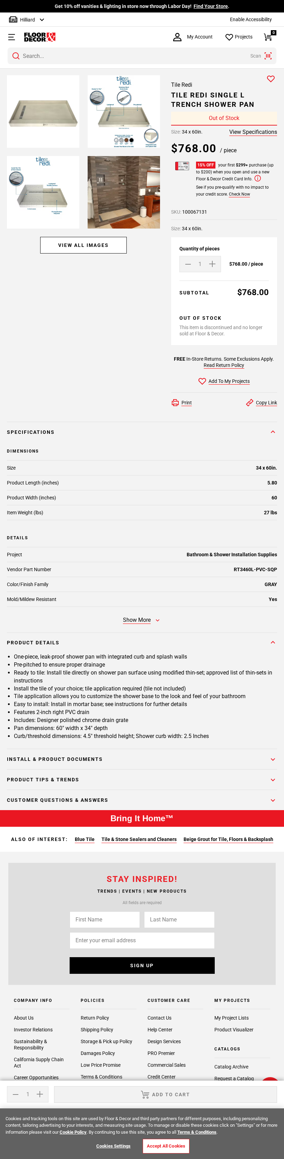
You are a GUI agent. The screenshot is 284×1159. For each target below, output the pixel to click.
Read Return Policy (224, 365)
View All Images (83, 245)
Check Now (239, 194)
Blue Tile (85, 839)
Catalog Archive (231, 1067)
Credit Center (162, 1077)
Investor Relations (33, 1029)
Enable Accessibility (251, 19)
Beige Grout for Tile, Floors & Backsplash (228, 839)
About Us (24, 1018)
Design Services (164, 1041)
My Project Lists (231, 1018)
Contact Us (159, 1018)
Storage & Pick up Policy (106, 1041)
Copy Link (266, 402)
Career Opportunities (36, 1077)
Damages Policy (98, 1053)
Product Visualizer (234, 1029)
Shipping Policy (97, 1029)
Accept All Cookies (166, 1146)
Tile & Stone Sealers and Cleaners (139, 839)
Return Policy (95, 1018)
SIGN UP (142, 965)
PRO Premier (161, 1053)
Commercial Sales (167, 1065)
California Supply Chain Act (39, 1062)
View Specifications (253, 132)
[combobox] (142, 56)
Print (186, 402)
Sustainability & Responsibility (30, 1044)
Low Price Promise (101, 1065)
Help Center (160, 1029)
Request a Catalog (234, 1078)
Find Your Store (211, 6)
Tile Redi (181, 84)
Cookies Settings (113, 1146)
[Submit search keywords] (16, 56)
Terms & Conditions (101, 1077)
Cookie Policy (73, 1132)
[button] (9, 37)
